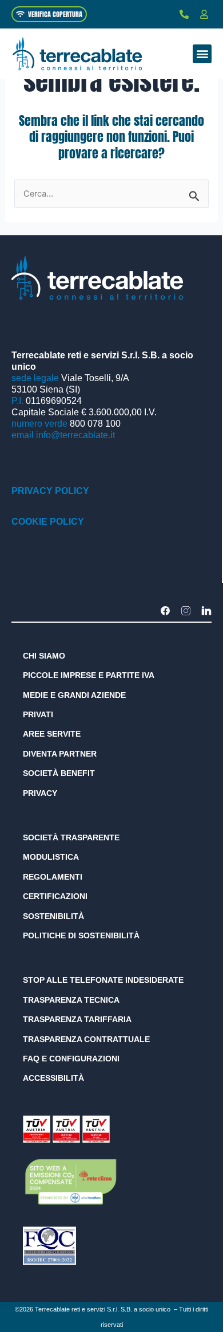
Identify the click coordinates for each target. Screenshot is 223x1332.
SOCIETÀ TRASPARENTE (71, 837)
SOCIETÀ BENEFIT (59, 773)
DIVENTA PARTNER (60, 753)
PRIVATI (38, 714)
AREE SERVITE (52, 733)
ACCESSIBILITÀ (53, 1077)
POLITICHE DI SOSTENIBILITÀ (81, 935)
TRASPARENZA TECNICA (71, 999)
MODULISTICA (51, 856)
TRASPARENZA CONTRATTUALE (86, 1039)
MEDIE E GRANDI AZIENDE (74, 695)
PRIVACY (40, 793)
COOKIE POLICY (47, 521)
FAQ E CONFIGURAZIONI (71, 1058)
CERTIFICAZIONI (55, 896)
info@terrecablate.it (75, 435)
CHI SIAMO (44, 655)
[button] (202, 53)
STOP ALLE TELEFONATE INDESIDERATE (103, 979)
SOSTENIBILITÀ (53, 916)
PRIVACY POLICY (50, 491)
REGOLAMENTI (52, 876)
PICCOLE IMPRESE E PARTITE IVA (88, 675)
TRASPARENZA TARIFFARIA (77, 1019)
